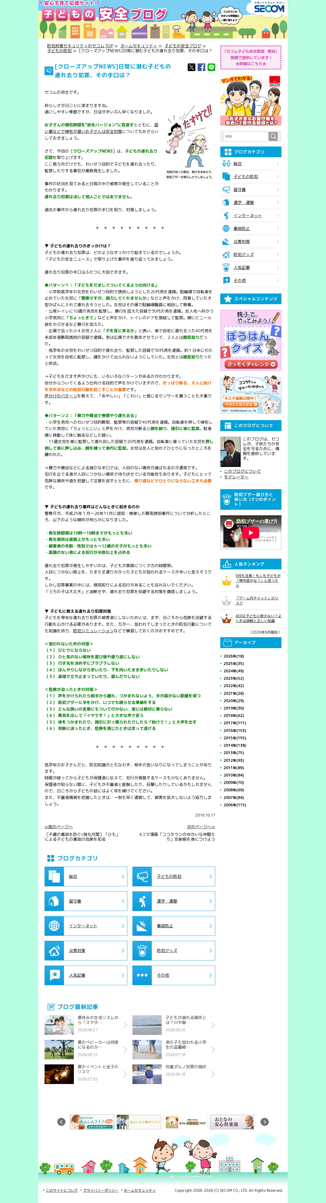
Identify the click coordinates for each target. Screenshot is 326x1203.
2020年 (234, 700)
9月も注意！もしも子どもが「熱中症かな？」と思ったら (258, 580)
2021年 (234, 693)
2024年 (234, 671)
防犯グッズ (167, 950)
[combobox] (246, 136)
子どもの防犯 (59, 51)
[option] (93, 1122)
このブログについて (242, 471)
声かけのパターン (61, 396)
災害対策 (77, 950)
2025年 (234, 663)
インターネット (83, 926)
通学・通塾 (167, 901)
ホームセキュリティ (138, 46)
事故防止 (165, 926)
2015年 (235, 738)
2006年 (235, 805)
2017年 (235, 722)
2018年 (234, 715)
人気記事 (77, 975)
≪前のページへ (59, 826)
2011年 (234, 767)
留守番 (75, 901)
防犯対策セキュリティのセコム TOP (80, 46)
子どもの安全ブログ (183, 46)
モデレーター (236, 477)
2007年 (234, 797)
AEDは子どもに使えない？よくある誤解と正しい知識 (258, 618)
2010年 (234, 775)
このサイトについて (62, 1190)
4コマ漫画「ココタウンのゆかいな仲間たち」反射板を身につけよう (177, 837)
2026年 (234, 656)
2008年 (234, 789)
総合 (73, 876)
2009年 (234, 782)
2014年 (235, 745)
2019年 (234, 708)
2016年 (235, 730)
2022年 (234, 685)
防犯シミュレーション (93, 631)
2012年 (234, 760)
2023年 (234, 678)
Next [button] (265, 1122)
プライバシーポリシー (101, 1190)
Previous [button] (61, 1122)
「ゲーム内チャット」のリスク (257, 600)
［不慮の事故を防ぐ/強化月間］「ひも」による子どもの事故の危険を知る (82, 837)
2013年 (234, 752)
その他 (163, 975)
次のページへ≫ (201, 826)
